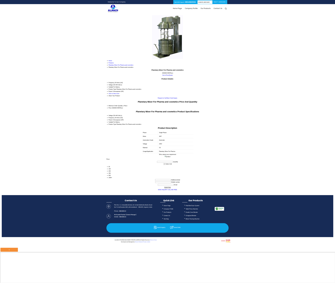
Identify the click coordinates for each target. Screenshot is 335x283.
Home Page (177, 8)
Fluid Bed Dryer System (192, 205)
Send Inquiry (173, 98)
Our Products (206, 8)
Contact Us (218, 8)
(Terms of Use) (153, 240)
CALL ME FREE (172, 189)
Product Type (112, 124)
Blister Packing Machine (192, 219)
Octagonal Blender (191, 215)
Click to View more (114, 93)
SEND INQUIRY (162, 189)
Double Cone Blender (192, 212)
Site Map (166, 219)
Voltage (111, 115)
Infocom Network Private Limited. (142, 242)
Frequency (112, 117)
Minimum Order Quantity (116, 105)
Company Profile (191, 8)
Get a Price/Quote (167, 75)
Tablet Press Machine (192, 209)
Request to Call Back (164, 98)
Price (110, 108)
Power (110, 120)
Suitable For (112, 122)
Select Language (219, 2)
